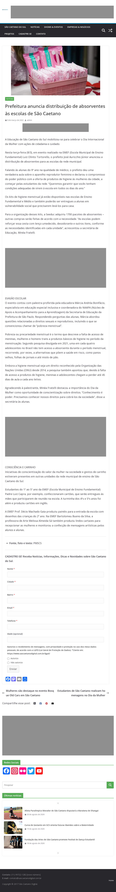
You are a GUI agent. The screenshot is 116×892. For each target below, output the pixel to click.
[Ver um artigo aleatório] (110, 30)
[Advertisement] (62, 12)
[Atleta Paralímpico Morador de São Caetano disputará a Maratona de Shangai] (13, 813)
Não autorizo (17, 662)
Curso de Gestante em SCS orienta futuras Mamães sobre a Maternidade (59, 825)
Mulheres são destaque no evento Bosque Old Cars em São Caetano (30, 693)
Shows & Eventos (53, 27)
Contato (41, 33)
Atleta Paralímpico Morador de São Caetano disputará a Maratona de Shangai (61, 810)
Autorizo (14, 658)
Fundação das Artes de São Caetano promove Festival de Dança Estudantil (60, 839)
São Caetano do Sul (15, 27)
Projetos (9, 33)
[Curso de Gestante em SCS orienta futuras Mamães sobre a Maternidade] (13, 827)
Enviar (13, 669)
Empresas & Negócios (78, 27)
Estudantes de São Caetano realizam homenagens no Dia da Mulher (81, 693)
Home (111, 880)
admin (29, 120)
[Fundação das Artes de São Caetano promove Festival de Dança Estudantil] (13, 842)
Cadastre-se (25, 33)
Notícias (35, 27)
